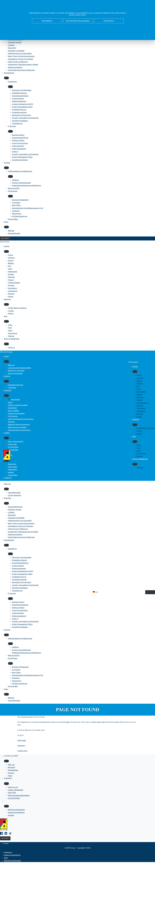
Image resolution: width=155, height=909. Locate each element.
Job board (21, 745)
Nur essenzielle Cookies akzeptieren (78, 21)
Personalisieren (109, 21)
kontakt (150, 592)
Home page (21, 740)
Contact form (22, 751)
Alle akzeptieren (47, 21)
